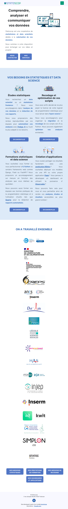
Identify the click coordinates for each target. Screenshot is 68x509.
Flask (47, 175)
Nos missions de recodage (54, 471)
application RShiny (42, 167)
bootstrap (44, 504)
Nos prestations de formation (35, 471)
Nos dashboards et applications (35, 479)
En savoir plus (19, 139)
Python (20, 127)
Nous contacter (12, 57)
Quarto (8, 200)
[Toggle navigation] (62, 3)
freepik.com (37, 506)
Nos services (26, 57)
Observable (40, 184)
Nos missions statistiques (14, 471)
